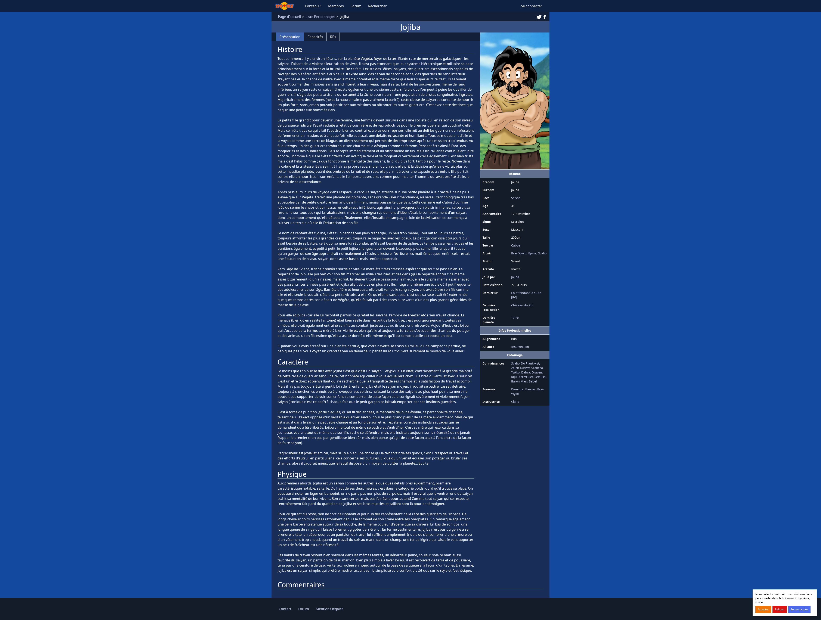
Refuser (779, 609)
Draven (537, 372)
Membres (336, 6)
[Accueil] (286, 6)
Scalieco (537, 368)
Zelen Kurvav (520, 368)
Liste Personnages (320, 16)
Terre (515, 318)
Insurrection (520, 347)
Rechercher (377, 6)
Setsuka (540, 377)
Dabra (525, 372)
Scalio (542, 253)
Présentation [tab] (289, 36)
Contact (285, 609)
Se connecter (531, 6)
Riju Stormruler (522, 377)
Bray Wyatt (519, 253)
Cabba (515, 245)
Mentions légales (329, 609)
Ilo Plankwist (530, 363)
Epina (532, 253)
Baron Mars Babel (524, 381)
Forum (356, 6)
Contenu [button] (312, 6)
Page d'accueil (289, 16)
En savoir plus (799, 609)
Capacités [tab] (315, 36)
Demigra (517, 389)
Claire (515, 402)
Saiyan (516, 198)
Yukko (515, 372)
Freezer (530, 389)
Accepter (763, 609)
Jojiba (515, 277)
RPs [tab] (333, 36)
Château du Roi (522, 305)
